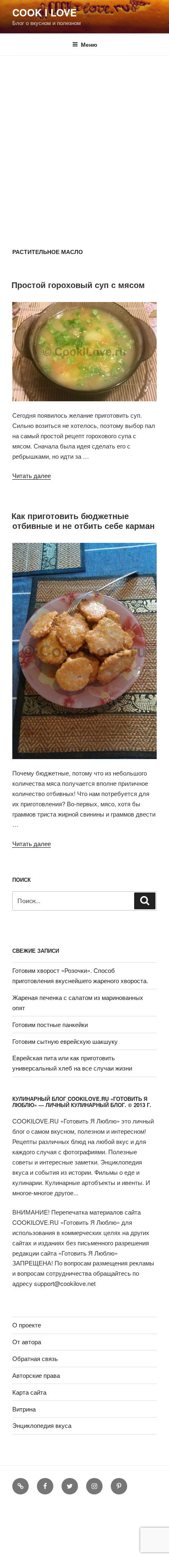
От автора (26, 1341)
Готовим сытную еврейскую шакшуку (65, 1041)
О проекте (26, 1324)
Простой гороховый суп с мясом (78, 285)
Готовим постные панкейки (50, 1024)
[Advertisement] (84, 144)
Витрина (24, 1409)
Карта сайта (29, 1392)
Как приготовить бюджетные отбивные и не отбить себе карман (83, 520)
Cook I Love (44, 12)
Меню (89, 44)
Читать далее (31, 475)
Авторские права (36, 1375)
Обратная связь (35, 1358)
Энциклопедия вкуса (41, 1425)
